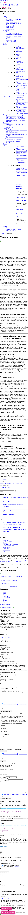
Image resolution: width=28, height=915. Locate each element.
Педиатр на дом (20, 97)
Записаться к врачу (17, 483)
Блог (4, 145)
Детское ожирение (20, 162)
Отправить (3, 761)
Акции (5, 144)
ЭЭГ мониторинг (20, 71)
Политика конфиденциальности (8, 580)
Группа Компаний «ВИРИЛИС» (14, 19)
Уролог (17, 72)
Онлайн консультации (21, 93)
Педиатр (18, 67)
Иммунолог (19, 53)
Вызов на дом (6, 96)
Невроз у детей (20, 160)
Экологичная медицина (12, 22)
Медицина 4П (10, 29)
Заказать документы (11, 41)
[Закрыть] (1, 852)
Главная (2, 233)
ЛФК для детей (10, 131)
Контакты (5, 226)
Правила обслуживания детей (14, 34)
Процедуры (6, 128)
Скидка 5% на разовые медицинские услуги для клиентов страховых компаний (20, 182)
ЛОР (17, 58)
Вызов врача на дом (8, 545)
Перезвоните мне (5, 872)
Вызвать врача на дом (6, 483)
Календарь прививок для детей (14, 117)
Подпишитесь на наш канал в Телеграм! (15, 808)
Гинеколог (18, 50)
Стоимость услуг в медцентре (14, 139)
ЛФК (17, 86)
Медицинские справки (22, 79)
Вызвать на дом (13, 4)
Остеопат (18, 65)
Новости (8, 32)
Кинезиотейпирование (12, 132)
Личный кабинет (4, 4)
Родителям (6, 30)
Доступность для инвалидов (13, 229)
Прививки (18, 81)
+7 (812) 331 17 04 (5, 7)
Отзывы (8, 37)
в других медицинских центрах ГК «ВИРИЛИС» (14, 560)
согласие (16, 866)
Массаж (18, 78)
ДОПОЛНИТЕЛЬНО (21, 85)
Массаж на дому (20, 110)
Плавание (18, 82)
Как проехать (9, 227)
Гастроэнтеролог (20, 48)
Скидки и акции (7, 541)
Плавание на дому (20, 111)
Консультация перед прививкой (14, 116)
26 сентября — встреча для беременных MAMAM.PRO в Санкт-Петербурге (14, 529)
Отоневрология (20, 57)
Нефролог (18, 61)
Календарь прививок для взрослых (15, 120)
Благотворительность (12, 39)
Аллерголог (19, 46)
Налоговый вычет (11, 40)
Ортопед (18, 64)
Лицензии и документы (12, 25)
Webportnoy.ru (13, 586)
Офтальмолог (19, 62)
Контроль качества (11, 230)
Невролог (18, 60)
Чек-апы (18, 90)
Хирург (18, 75)
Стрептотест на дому (21, 107)
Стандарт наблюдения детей (13, 33)
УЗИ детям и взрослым (22, 83)
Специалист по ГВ (21, 103)
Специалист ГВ (20, 69)
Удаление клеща (20, 95)
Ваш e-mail (3, 681)
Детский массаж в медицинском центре (16, 130)
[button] (3, 13)
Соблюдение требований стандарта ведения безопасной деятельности (11, 577)
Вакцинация (6, 114)
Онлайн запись (6, 908)
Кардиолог (18, 54)
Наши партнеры (10, 26)
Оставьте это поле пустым (7, 869)
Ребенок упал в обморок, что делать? (21, 150)
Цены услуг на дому (21, 109)
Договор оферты (4, 583)
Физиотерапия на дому (22, 113)
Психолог (18, 68)
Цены (4, 138)
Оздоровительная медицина (10, 544)
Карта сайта (6, 602)
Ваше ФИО (3, 725)
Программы (6, 123)
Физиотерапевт (20, 74)
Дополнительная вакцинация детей (15, 118)
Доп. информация (4, 690)
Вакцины (8, 121)
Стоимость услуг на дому (13, 141)
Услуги (5, 44)
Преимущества (10, 27)
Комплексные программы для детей (15, 124)
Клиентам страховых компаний (14, 36)
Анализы (18, 92)
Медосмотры (9, 127)
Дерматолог (19, 51)
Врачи (4, 43)
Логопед (18, 55)
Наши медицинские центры (13, 23)
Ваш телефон (3, 684)
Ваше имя (2, 677)
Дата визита (3, 687)
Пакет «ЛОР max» (21, 200)
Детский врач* (4, 688)
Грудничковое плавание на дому (14, 137)
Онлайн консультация (8, 912)
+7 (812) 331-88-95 (5, 898)
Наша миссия (9, 20)
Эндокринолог (19, 76)
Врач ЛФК (18, 47)
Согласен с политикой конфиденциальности (15, 704)
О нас (4, 16)
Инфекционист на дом (22, 102)
